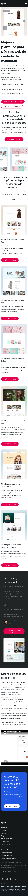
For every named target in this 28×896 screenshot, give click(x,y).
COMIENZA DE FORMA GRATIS (13, 101)
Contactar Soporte (6, 850)
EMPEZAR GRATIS (11, 806)
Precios (3, 830)
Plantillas (3, 833)
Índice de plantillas (6, 855)
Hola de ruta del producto (8, 858)
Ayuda (3, 847)
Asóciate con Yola (6, 844)
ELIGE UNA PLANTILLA (14, 139)
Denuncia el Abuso (6, 852)
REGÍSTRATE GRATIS (10, 260)
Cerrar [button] (4, 893)
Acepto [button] (10, 893)
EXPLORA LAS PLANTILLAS (12, 106)
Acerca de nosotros (7, 838)
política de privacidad (5, 889)
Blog (2, 836)
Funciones (4, 827)
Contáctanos (5, 841)
